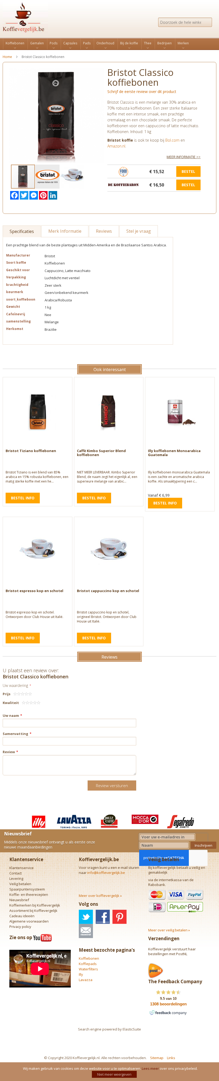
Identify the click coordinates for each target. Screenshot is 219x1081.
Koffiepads (88, 963)
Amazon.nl (116, 146)
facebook (103, 917)
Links (171, 1057)
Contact (15, 873)
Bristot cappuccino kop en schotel (108, 590)
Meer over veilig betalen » (169, 930)
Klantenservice (21, 867)
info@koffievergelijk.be (106, 872)
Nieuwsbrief (19, 899)
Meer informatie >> (184, 156)
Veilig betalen (20, 883)
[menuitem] (15, 43)
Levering (16, 878)
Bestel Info (22, 497)
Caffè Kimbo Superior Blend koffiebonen (101, 452)
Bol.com (172, 140)
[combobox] (185, 22)
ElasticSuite (132, 1029)
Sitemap (156, 1057)
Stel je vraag (138, 231)
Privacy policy (20, 926)
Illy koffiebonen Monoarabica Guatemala (174, 452)
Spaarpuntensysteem (27, 889)
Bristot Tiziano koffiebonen (31, 450)
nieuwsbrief (86, 931)
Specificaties (22, 231)
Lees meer (150, 1068)
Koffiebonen (89, 958)
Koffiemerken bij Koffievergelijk (34, 905)
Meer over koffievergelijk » (100, 895)
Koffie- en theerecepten (28, 894)
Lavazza (85, 979)
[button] (48, 176)
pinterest (119, 917)
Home (7, 57)
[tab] (22, 230)
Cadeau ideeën (21, 915)
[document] (110, 1072)
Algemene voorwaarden (29, 921)
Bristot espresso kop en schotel (34, 590)
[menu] (109, 44)
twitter (86, 917)
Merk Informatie (64, 231)
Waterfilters (88, 969)
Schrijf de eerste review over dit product (141, 91)
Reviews (104, 231)
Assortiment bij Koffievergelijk (33, 910)
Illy (81, 974)
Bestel (188, 171)
